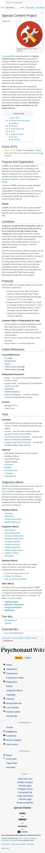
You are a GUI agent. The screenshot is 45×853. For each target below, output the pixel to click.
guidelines (5, 177)
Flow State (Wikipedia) (12, 633)
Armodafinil (8, 465)
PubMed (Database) (12, 392)
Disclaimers (30, 844)
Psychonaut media (14, 678)
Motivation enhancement (13, 539)
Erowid (7, 358)
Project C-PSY (15, 299)
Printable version (25, 789)
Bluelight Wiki (9, 361)
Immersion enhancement (13, 536)
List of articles (12, 707)
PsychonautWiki (8, 56)
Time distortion (9, 530)
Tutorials (10, 699)
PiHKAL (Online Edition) (13, 367)
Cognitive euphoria (11, 553)
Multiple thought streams (13, 550)
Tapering (7, 623)
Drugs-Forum (9, 408)
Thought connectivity (12, 544)
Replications (12, 682)
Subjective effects (14, 690)
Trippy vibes (11, 763)
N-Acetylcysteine (10, 470)
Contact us (11, 731)
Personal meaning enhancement (16, 573)
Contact (27, 658)
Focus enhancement (12, 533)
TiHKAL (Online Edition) (13, 370)
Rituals (9, 686)
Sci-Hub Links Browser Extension (17, 437)
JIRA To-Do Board (31, 291)
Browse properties (25, 802)
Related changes (25, 782)
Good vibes (11, 759)
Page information (25, 796)
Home (9, 665)
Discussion (10, 7)
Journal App (11, 716)
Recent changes (13, 740)
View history (40, 7)
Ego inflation (9, 556)
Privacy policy (5, 844)
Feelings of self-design (12, 576)
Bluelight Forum (10, 405)
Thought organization (12, 547)
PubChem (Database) (12, 395)
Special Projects (31, 638)
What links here (25, 779)
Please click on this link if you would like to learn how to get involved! (23, 153)
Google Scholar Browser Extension (17, 442)
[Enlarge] (41, 48)
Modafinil (7, 467)
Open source (12, 744)
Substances (11, 669)
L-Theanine (8, 473)
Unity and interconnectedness (15, 579)
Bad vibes (10, 767)
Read (22, 7)
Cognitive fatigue (11, 602)
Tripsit (6, 364)
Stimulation (8, 513)
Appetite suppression (12, 522)
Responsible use (10, 620)
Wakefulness (9, 516)
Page (2, 7)
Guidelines (11, 736)
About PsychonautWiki (18, 844)
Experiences (12, 673)
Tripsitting (10, 695)
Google (7, 378)
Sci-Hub (7, 431)
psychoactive (7, 505)
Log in (3, 647)
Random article (13, 712)
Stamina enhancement (12, 519)
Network (9, 755)
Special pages (25, 786)
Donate (18, 658)
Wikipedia (8, 389)
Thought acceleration (12, 542)
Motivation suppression (14, 605)
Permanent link (25, 792)
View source (30, 7)
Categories (6, 638)
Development (8, 640)
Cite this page (25, 799)
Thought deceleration (13, 607)
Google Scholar (10, 383)
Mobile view (5, 848)
